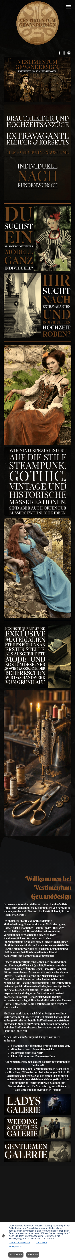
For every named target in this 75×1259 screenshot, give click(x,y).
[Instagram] (64, 53)
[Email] (69, 53)
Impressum (41, 1242)
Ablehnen (33, 1254)
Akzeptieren (16, 1254)
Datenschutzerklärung (20, 1242)
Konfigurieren (15, 1246)
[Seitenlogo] (37, 23)
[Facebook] (59, 53)
